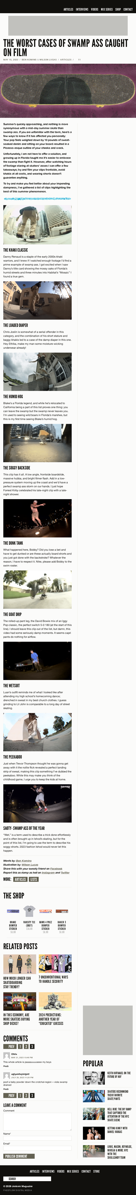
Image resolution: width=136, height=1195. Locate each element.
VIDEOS (94, 9)
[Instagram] (114, 4)
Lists (34, 879)
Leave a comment (15, 1105)
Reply (6, 1066)
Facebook (56, 868)
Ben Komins (29, 59)
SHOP (118, 9)
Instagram (48, 872)
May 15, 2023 (10, 59)
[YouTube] (122, 4)
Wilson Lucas (48, 59)
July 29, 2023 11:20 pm (22, 1077)
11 (78, 59)
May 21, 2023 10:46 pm (22, 1057)
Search (5, 1179)
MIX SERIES (107, 9)
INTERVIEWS (82, 9)
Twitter (65, 872)
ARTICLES (68, 9)
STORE (96, 1171)
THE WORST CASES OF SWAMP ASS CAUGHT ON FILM (65, 48)
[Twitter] (109, 4)
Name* (7, 1133)
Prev (11, 1046)
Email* (6, 1143)
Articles (20, 879)
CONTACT (128, 9)
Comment (9, 1110)
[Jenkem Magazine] (27, 6)
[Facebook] (104, 4)
